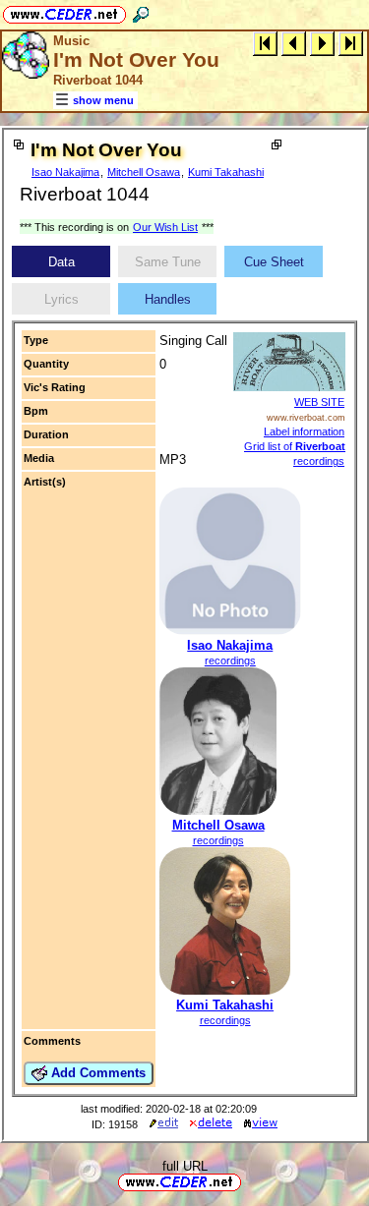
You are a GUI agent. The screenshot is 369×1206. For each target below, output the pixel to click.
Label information (304, 431)
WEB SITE (319, 402)
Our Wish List (165, 227)
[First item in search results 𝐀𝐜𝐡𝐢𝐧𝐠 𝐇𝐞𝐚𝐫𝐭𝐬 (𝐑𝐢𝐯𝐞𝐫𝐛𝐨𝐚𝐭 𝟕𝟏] (265, 42)
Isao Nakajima (65, 172)
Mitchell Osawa (143, 172)
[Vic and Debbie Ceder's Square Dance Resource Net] (64, 11)
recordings (230, 660)
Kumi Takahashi (226, 172)
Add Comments (96, 1072)
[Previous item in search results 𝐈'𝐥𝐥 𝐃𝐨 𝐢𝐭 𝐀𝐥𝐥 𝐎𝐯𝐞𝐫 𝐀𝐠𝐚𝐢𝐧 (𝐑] (293, 42)
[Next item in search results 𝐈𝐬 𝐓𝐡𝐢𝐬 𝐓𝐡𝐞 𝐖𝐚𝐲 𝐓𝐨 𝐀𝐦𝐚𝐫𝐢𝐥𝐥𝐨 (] (322, 42)
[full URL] (249, 1181)
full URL (185, 1166)
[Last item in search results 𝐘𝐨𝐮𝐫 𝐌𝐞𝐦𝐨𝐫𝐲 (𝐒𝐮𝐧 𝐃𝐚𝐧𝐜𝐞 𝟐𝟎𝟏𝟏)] (350, 42)
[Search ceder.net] (141, 11)
